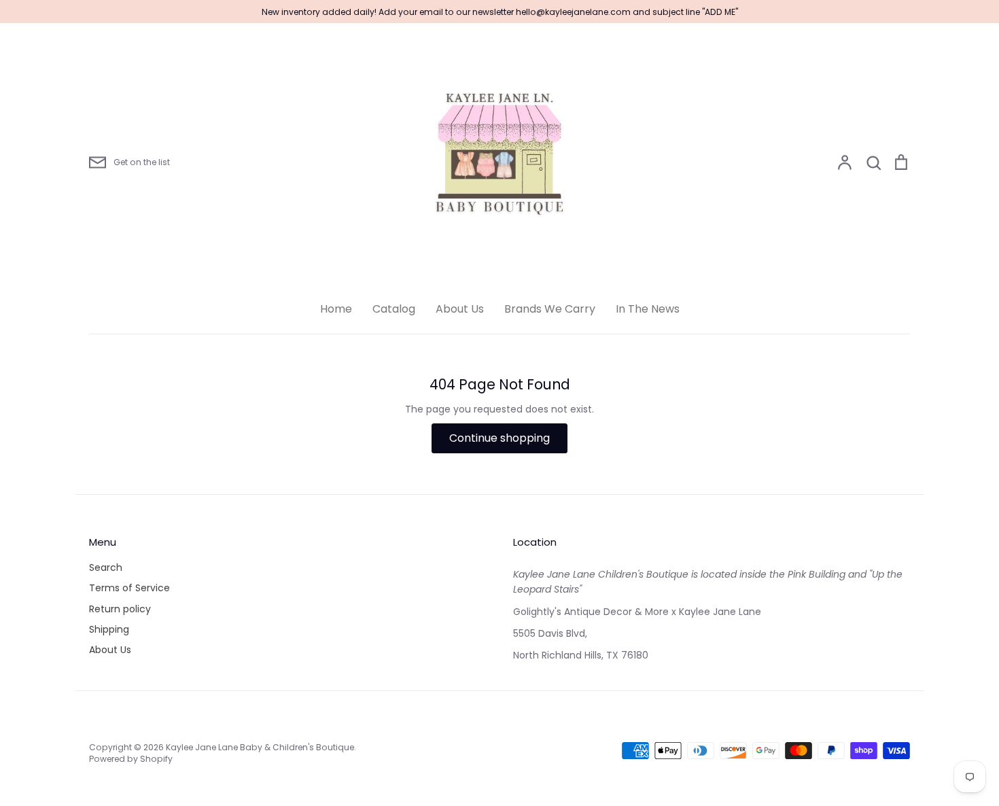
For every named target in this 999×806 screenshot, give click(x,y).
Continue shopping (499, 438)
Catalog (393, 309)
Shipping (109, 629)
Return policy (120, 609)
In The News (648, 309)
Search (105, 567)
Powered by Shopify (131, 759)
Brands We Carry (549, 309)
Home (336, 309)
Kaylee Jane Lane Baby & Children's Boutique (260, 747)
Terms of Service (129, 588)
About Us (460, 309)
